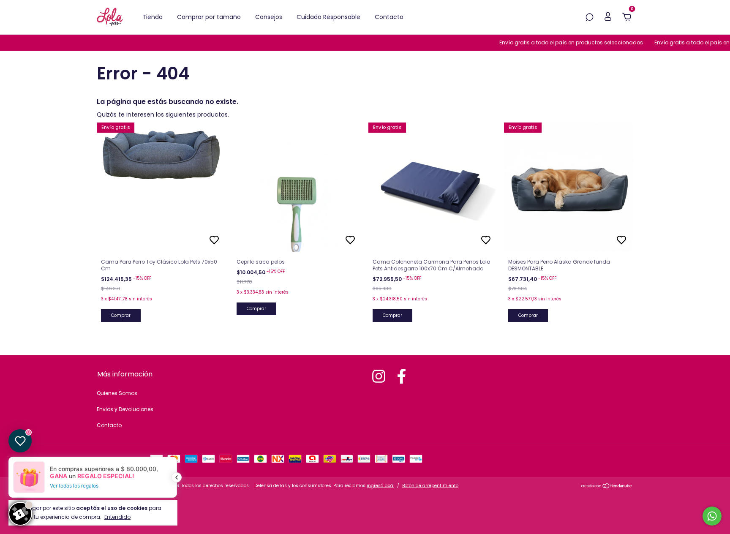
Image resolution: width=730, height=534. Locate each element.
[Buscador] (589, 17)
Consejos (268, 17)
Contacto (389, 17)
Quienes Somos (117, 393)
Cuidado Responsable (328, 17)
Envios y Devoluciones (125, 409)
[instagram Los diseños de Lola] (378, 376)
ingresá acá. (380, 485)
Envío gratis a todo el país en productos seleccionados (563, 42)
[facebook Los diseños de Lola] (401, 376)
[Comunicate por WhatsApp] (712, 516)
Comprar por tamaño (209, 17)
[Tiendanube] (606, 486)
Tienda (152, 17)
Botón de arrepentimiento (430, 485)
